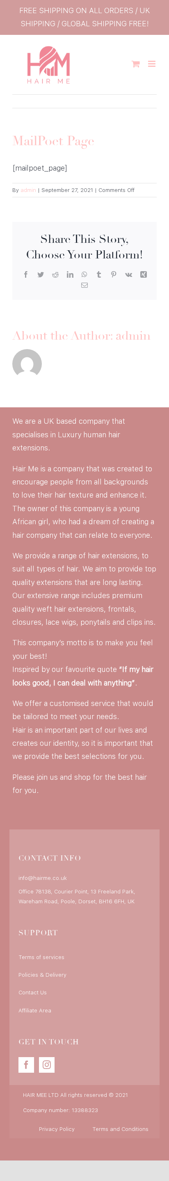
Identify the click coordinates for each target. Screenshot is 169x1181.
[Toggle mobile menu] (152, 63)
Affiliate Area (34, 1010)
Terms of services (41, 957)
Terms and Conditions (120, 1129)
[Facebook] (26, 1065)
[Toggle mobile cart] (136, 63)
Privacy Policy (57, 1129)
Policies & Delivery (42, 975)
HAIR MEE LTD (41, 1095)
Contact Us (32, 992)
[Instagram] (47, 1065)
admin (28, 190)
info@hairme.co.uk (42, 878)
